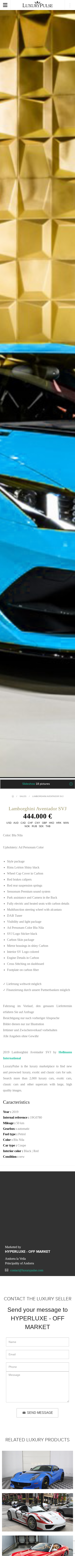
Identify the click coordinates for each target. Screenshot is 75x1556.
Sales (23, 796)
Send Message (39, 1412)
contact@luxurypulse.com (26, 1270)
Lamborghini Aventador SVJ (47, 796)
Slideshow (36, 783)
